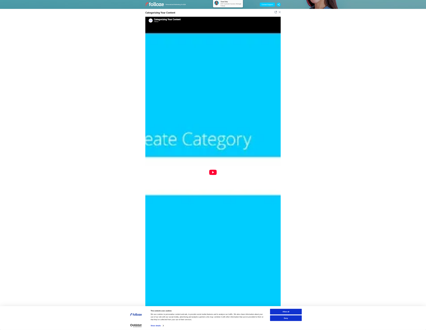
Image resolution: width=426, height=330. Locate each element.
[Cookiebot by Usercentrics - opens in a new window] (136, 325)
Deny (286, 318)
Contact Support (267, 4)
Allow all (286, 312)
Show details (156, 326)
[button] (275, 12)
